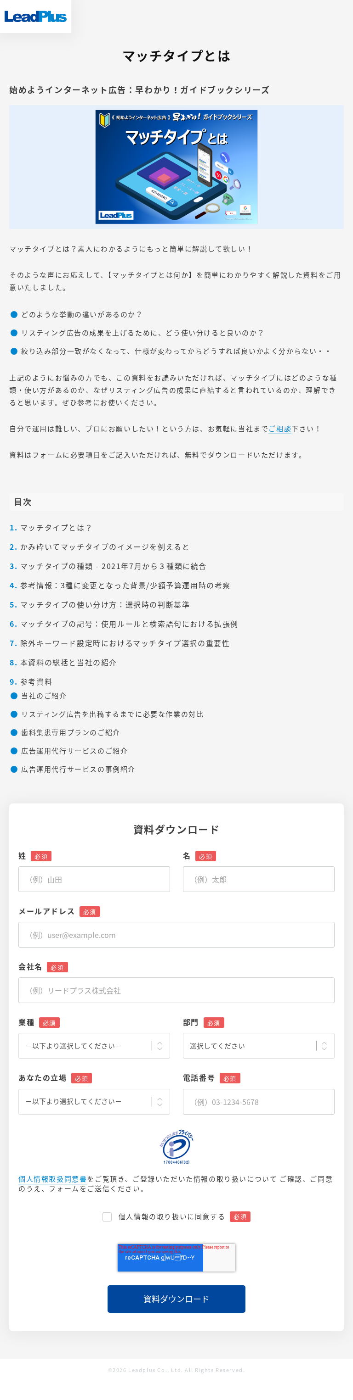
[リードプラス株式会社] (35, 16)
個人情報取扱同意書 (52, 1179)
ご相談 (279, 429)
